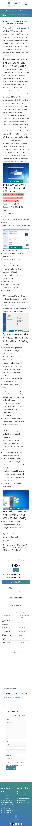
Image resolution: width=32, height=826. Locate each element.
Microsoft (22, 631)
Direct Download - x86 (13, 577)
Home (2, 11)
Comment (9, 719)
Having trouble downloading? (16, 597)
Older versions (16, 594)
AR (17, 4)
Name (7, 741)
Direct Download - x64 (13, 574)
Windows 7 (27, 11)
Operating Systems (11, 11)
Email (7, 748)
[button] (25, 4)
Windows (20, 11)
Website (8, 755)
